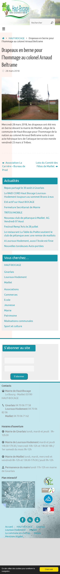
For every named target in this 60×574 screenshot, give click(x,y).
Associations (11, 289)
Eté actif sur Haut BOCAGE (19, 202)
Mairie (7, 310)
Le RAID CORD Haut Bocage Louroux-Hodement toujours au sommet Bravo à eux (29, 195)
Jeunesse (9, 305)
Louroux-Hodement (15, 277)
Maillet (8, 282)
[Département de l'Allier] (48, 492)
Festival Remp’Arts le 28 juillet (21, 226)
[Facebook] (23, 520)
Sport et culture (13, 326)
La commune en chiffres (17, 533)
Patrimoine (10, 315)
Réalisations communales (18, 321)
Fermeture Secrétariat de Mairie (22, 207)
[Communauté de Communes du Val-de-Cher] (48, 485)
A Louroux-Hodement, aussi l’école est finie (28, 241)
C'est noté (49, 569)
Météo (37, 533)
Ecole (7, 300)
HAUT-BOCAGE (16, 38)
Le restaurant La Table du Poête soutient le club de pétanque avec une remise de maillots (30, 233)
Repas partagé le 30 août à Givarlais (24, 188)
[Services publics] (48, 513)
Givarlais (9, 272)
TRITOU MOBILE (13, 212)
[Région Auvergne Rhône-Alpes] (48, 505)
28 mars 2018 (13, 71)
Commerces (11, 294)
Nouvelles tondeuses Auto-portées (24, 246)
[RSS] (30, 520)
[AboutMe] (37, 520)
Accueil (9, 526)
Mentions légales (14, 536)
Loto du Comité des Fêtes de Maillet (47, 164)
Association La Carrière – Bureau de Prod (13, 166)
